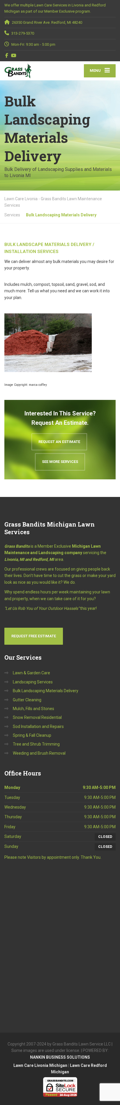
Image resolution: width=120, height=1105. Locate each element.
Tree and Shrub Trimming (36, 744)
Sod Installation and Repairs (38, 726)
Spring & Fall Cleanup (32, 735)
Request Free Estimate (33, 636)
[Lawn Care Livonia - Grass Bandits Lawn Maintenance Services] (32, 70)
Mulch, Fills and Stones (33, 708)
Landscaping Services (33, 682)
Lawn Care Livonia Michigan (40, 1065)
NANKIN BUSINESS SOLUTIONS (60, 1057)
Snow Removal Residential (37, 717)
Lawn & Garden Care (31, 673)
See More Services (60, 461)
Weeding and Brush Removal (39, 753)
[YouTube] (13, 55)
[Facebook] (6, 55)
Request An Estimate (59, 441)
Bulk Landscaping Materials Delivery (45, 690)
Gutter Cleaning (27, 699)
